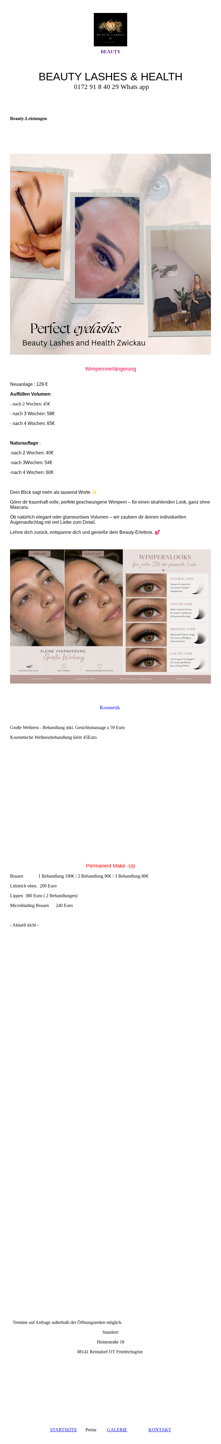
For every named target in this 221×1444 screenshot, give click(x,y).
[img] (110, 29)
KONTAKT (159, 1429)
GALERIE (117, 1429)
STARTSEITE (63, 1429)
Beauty (111, 51)
